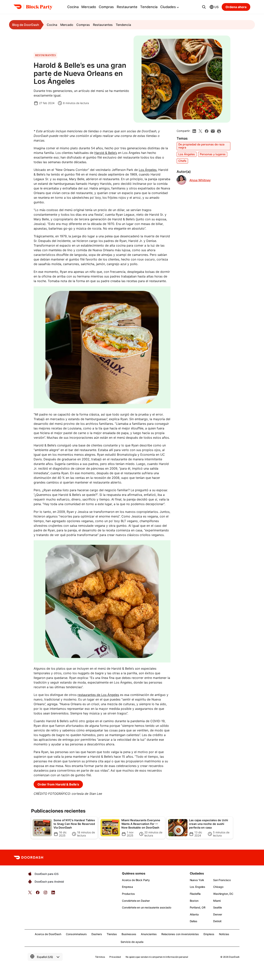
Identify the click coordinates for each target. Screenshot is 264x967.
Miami (217, 900)
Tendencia (149, 7)
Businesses (129, 934)
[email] (212, 131)
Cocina (73, 7)
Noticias (224, 934)
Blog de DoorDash (25, 25)
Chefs (182, 160)
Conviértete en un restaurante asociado (146, 907)
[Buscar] (204, 7)
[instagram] (45, 893)
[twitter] (30, 893)
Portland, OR (197, 907)
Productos (128, 893)
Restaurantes (103, 24)
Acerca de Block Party (136, 880)
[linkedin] (194, 131)
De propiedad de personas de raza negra (201, 146)
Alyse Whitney (200, 180)
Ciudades (168, 7)
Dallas (193, 921)
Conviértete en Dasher (136, 900)
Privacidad (115, 956)
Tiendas (112, 934)
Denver (217, 914)
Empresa (127, 886)
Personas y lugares (213, 154)
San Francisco (222, 880)
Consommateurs (76, 934)
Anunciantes (149, 934)
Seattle (217, 907)
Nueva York (197, 880)
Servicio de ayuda (132, 941)
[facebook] (206, 131)
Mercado (88, 7)
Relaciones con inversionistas (180, 934)
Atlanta (194, 914)
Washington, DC (223, 893)
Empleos (209, 934)
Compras (106, 7)
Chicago (218, 886)
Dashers (96, 934)
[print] (219, 131)
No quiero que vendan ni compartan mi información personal (157, 956)
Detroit (217, 921)
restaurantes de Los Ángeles (98, 695)
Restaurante (127, 7)
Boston (194, 900)
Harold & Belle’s (105, 153)
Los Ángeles (148, 170)
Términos (100, 956)
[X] (200, 131)
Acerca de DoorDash (48, 934)
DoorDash (234, 956)
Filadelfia (195, 893)
